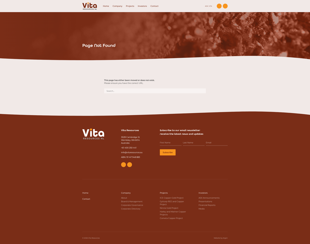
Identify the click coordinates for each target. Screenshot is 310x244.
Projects (130, 6)
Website (217, 238)
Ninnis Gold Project (169, 208)
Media (202, 208)
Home (106, 6)
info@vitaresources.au (132, 152)
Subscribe (168, 152)
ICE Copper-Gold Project (172, 198)
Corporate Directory (130, 208)
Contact (155, 6)
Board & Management (132, 201)
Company (117, 6)
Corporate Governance (132, 205)
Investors (142, 6)
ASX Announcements (209, 198)
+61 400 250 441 (128, 147)
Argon (225, 238)
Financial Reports (207, 205)
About (124, 198)
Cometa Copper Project (171, 218)
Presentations (205, 201)
